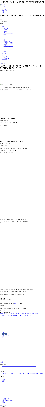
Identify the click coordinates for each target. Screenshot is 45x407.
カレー (5, 30)
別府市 (6, 37)
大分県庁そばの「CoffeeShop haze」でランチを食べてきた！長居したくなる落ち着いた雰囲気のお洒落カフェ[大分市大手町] (19, 313)
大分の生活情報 (4, 10)
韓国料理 (5, 51)
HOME (1, 63)
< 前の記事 (1, 361)
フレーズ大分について (5, 58)
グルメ (3, 8)
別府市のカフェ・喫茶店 (9, 42)
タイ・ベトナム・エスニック (8, 33)
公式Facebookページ (17, 303)
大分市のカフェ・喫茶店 (9, 43)
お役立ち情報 (4, 9)
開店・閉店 (3, 6)
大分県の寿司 (6, 45)
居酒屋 (5, 47)
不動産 (3, 26)
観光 (2, 13)
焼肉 (4, 50)
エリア (3, 11)
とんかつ (5, 34)
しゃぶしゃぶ (6, 31)
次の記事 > (1, 362)
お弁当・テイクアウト (7, 29)
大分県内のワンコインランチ (8, 46)
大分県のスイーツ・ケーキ (8, 44)
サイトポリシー (4, 59)
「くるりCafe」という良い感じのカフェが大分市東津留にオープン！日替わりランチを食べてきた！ (16, 315)
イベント (3, 12)
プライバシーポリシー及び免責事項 (7, 400)
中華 (4, 39)
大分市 (6, 38)
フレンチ (5, 52)
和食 (4, 40)
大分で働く (5, 57)
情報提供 (3, 401)
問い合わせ (3, 402)
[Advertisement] (22, 77)
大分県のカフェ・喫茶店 (7, 41)
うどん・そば (6, 28)
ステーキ (5, 32)
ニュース (3, 7)
